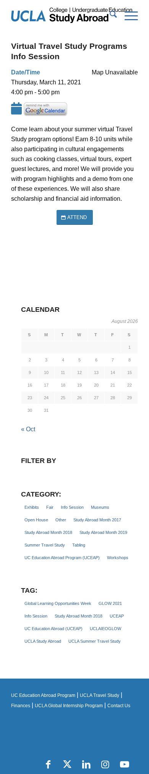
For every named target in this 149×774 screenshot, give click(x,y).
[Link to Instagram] (105, 764)
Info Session (72, 507)
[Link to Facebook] (48, 764)
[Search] (109, 15)
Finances (20, 705)
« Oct (28, 429)
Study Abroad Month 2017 (97, 520)
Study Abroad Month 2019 (103, 532)
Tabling (78, 545)
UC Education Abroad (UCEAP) (53, 628)
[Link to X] (67, 764)
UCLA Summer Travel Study (94, 641)
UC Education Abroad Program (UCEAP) (62, 557)
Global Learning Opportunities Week (57, 603)
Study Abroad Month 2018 (48, 532)
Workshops (117, 557)
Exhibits (31, 507)
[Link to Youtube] (124, 764)
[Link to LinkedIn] (86, 764)
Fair (49, 507)
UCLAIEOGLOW (105, 628)
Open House (36, 520)
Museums (100, 507)
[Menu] (127, 15)
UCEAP (117, 616)
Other (60, 520)
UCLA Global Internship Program (69, 705)
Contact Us (118, 705)
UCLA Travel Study (99, 695)
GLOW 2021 (110, 603)
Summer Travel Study (44, 545)
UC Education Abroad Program (43, 695)
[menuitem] (109, 15)
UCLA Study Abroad (42, 641)
